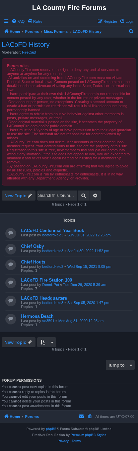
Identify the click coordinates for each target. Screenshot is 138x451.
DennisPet (50, 285)
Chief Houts (33, 262)
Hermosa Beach (37, 316)
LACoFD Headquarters (44, 298)
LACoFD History (26, 44)
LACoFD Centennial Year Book (52, 230)
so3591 (48, 321)
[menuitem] (18, 21)
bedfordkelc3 (52, 235)
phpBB (51, 429)
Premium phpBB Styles (88, 435)
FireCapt (29, 52)
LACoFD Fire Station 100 (46, 280)
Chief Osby (32, 246)
